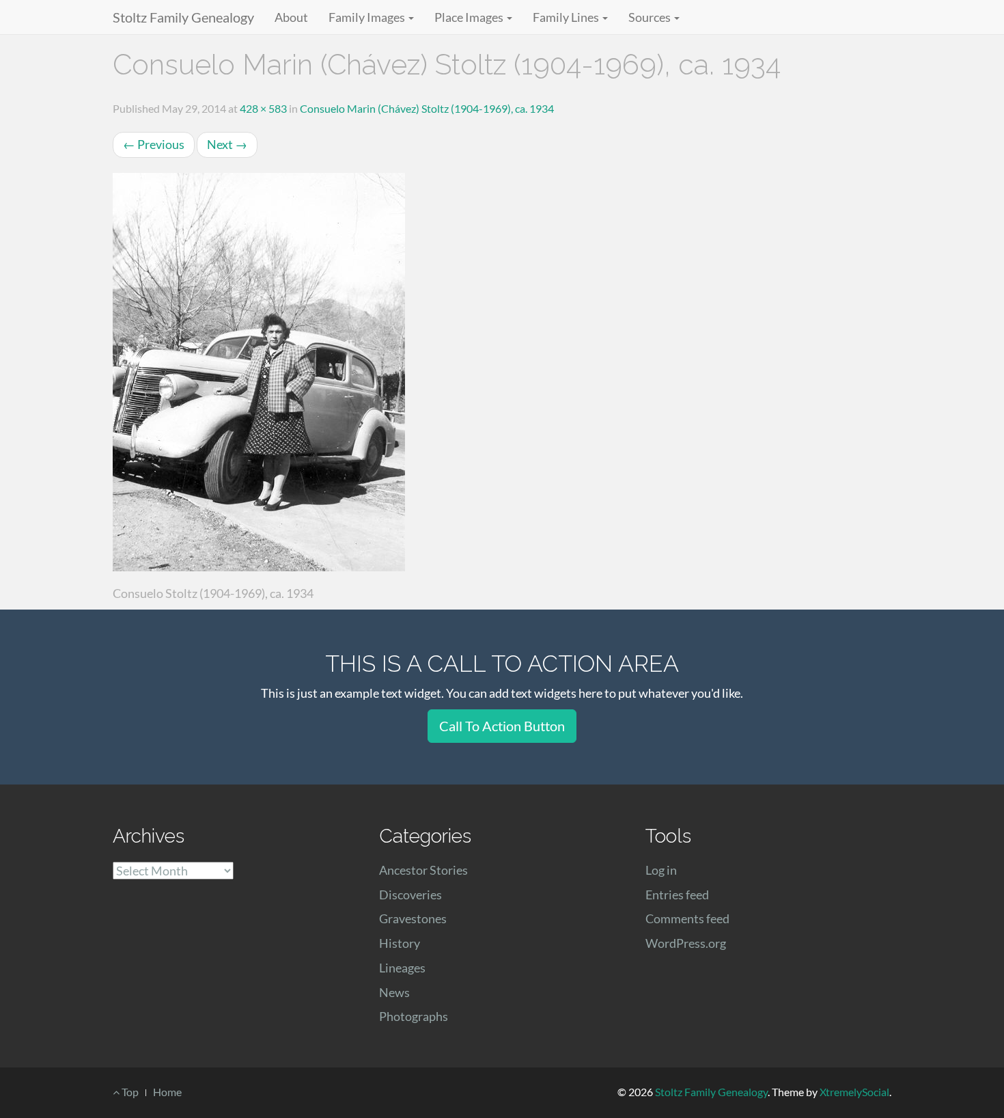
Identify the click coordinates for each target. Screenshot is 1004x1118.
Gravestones (413, 918)
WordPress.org (685, 943)
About (291, 17)
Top (129, 1091)
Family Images (368, 17)
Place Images (469, 17)
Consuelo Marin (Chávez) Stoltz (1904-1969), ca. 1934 (427, 108)
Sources (650, 17)
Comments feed (687, 918)
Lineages (402, 967)
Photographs (413, 1016)
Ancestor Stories (423, 869)
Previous (153, 144)
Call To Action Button (502, 726)
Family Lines (567, 17)
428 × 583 (263, 108)
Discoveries (410, 894)
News (394, 992)
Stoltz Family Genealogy (183, 17)
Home (167, 1091)
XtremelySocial (854, 1091)
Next (227, 144)
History (399, 943)
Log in (661, 869)
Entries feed (677, 894)
